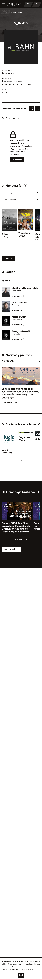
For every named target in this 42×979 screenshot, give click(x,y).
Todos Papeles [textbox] (10, 199)
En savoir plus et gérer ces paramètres (17, 969)
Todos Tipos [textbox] (9, 193)
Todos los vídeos (11, 549)
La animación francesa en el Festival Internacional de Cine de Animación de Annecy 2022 (20, 391)
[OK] (21, 975)
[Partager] (31, 108)
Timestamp (24, 233)
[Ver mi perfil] (37, 4)
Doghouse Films (24, 439)
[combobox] (21, 192)
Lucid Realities (7, 451)
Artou (5, 234)
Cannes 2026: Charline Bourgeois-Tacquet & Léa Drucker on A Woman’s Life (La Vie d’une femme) (16, 527)
